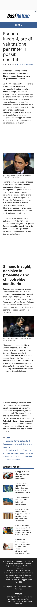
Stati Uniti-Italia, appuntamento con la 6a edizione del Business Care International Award (22, 488)
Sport (8, 438)
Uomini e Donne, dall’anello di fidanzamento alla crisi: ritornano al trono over (17, 444)
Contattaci (18, 589)
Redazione (16, 601)
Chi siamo (7, 601)
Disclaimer (18, 604)
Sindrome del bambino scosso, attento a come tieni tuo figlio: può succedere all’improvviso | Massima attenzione (23, 546)
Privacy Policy (27, 601)
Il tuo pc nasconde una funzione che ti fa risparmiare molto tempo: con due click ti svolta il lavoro (23, 530)
